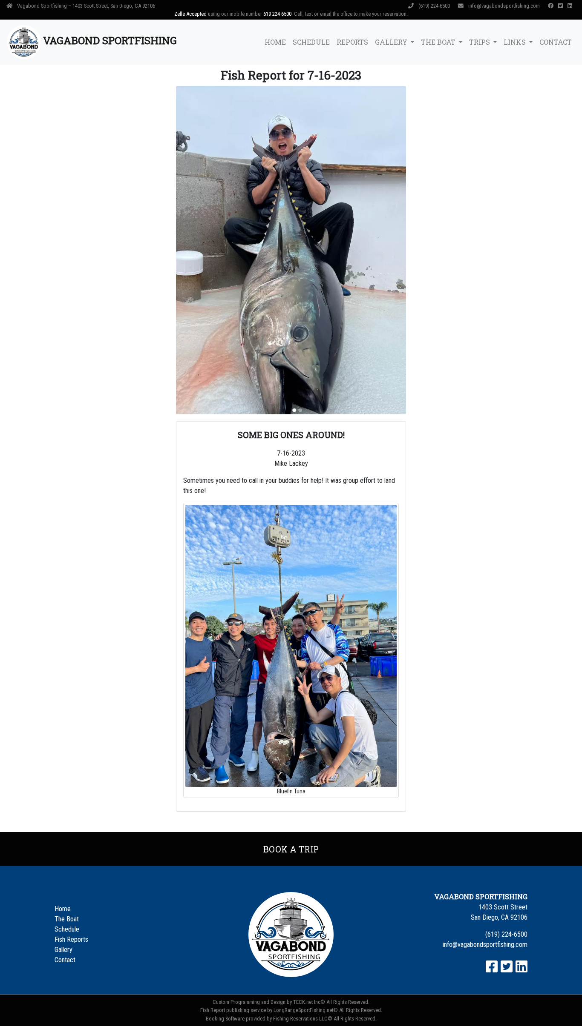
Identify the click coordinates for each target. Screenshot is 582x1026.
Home (275, 41)
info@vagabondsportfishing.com (504, 6)
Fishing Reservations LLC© (302, 1018)
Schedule (311, 41)
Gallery (63, 950)
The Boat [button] (439, 41)
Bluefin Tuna (291, 791)
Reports (352, 41)
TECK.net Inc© (309, 1002)
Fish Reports (71, 939)
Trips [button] (480, 41)
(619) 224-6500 (434, 6)
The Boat (67, 919)
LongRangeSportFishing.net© (306, 1010)
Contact (555, 41)
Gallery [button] (392, 41)
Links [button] (515, 41)
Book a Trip (291, 849)
